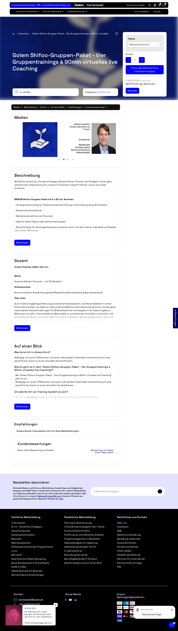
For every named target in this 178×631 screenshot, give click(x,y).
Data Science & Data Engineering (28, 558)
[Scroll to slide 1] (63, 159)
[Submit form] (160, 491)
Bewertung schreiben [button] (102, 450)
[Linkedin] (76, 599)
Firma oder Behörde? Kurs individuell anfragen (144, 70)
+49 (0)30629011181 (29, 604)
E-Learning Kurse (73, 550)
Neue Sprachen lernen (76, 554)
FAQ (119, 566)
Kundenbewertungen (95, 107)
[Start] (13, 34)
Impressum (123, 526)
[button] (154, 5)
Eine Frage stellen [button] (104, 452)
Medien (16, 107)
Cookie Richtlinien (126, 542)
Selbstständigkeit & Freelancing (81, 542)
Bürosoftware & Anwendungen (27, 574)
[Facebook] (65, 599)
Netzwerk (16, 538)
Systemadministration (23, 534)
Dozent (43, 107)
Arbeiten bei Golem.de (128, 554)
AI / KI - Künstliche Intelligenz (26, 526)
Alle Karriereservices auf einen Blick (83, 562)
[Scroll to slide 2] (67, 159)
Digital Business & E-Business (26, 570)
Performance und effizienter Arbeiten (84, 534)
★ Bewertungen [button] (175, 318)
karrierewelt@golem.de (30, 599)
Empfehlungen (75, 107)
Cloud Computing (20, 530)
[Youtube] (70, 599)
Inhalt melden (124, 550)
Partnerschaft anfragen (129, 562)
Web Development (21, 542)
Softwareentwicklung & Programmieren (32, 546)
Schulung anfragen (136, 5)
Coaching (23, 33)
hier (61, 498)
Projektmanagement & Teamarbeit (82, 538)
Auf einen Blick (58, 107)
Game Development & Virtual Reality (30, 562)
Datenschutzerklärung (49, 496)
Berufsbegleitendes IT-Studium (80, 558)
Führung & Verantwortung (78, 522)
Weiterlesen (22, 242)
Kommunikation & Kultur (77, 530)
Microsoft (16, 554)
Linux (14, 550)
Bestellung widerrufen (129, 538)
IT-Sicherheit (18, 522)
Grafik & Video (18, 566)
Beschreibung (30, 107)
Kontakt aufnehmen (128, 546)
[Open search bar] (150, 5)
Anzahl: (129, 54)
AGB (119, 530)
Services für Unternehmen (131, 558)
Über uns (122, 522)
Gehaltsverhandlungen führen (80, 546)
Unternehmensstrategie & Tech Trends (84, 526)
